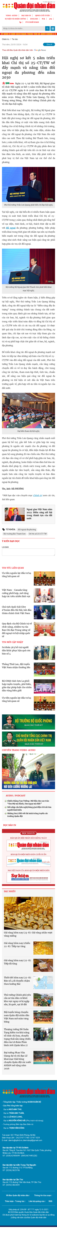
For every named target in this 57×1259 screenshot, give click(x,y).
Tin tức (15, 39)
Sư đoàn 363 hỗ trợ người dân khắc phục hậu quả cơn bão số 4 (16, 650)
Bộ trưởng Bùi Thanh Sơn (15, 534)
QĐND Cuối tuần (42, 15)
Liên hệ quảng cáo (37, 1201)
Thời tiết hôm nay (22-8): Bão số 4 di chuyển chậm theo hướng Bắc (17, 980)
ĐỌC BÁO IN (26, 15)
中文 (43, 19)
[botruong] (28, 722)
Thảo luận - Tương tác (14, 1201)
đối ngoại (10, 228)
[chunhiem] (28, 739)
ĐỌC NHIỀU (10, 891)
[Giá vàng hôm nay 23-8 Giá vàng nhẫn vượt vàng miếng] (28, 913)
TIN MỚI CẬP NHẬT (12, 642)
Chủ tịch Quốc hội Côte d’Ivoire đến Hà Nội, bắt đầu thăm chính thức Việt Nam (16, 610)
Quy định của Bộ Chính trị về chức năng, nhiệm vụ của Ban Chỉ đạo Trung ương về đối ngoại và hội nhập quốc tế (17, 630)
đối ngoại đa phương (27, 529)
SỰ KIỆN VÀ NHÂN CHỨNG (15, 19)
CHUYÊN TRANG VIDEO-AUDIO (18, 750)
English (34, 19)
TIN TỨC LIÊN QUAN (13, 568)
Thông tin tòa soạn (42, 1195)
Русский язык (32, 22)
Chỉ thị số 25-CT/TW (38, 534)
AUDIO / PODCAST (15, 795)
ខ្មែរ (20, 22)
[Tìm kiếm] (47, 28)
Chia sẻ (49, 44)
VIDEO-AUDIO (11, 15)
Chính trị (5, 39)
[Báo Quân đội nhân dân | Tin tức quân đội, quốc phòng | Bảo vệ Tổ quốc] (28, 6)
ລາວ (50, 19)
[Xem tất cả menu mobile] (53, 28)
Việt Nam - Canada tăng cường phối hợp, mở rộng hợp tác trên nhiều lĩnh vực (16, 593)
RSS (50, 1201)
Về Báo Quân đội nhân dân (17, 1195)
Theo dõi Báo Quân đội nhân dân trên (17, 50)
